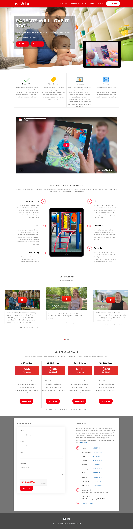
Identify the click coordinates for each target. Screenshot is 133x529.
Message (23, 463)
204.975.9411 (97, 469)
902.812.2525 (97, 452)
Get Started (26, 401)
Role (21, 452)
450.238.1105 (97, 456)
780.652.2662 (97, 481)
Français (100, 3)
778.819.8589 (97, 485)
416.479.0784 (97, 464)
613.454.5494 (97, 460)
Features (63, 3)
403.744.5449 (97, 477)
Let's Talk (26, 488)
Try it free (113, 3)
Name (22, 441)
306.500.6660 (97, 473)
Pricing (84, 3)
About (92, 3)
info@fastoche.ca (87, 503)
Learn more (37, 44)
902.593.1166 (97, 448)
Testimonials (74, 3)
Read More (83, 442)
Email (22, 430)
